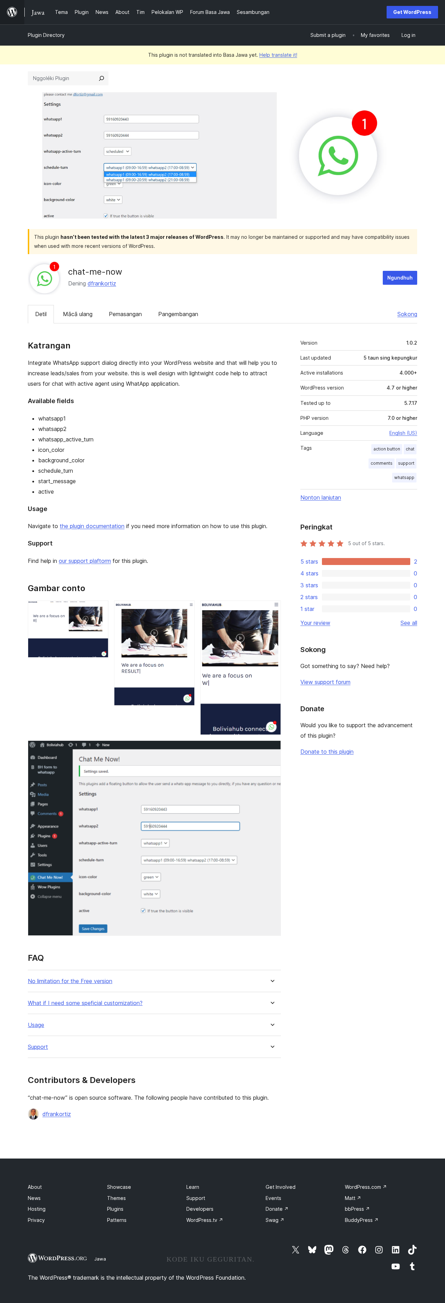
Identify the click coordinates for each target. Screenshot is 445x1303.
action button (386, 449)
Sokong (407, 314)
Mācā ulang (77, 314)
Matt (353, 1198)
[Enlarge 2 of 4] (185, 609)
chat (410, 449)
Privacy (36, 1220)
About (35, 1187)
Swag (275, 1220)
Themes (116, 1198)
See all (408, 622)
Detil (41, 314)
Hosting (37, 1209)
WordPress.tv (204, 1220)
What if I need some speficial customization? (85, 1003)
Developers (199, 1209)
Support (38, 1047)
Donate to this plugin (327, 751)
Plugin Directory (46, 35)
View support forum (325, 681)
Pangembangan (178, 314)
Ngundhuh (400, 278)
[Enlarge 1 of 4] (99, 609)
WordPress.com (366, 1187)
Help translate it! (278, 55)
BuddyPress (362, 1220)
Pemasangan (125, 314)
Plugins (115, 1209)
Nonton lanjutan (320, 497)
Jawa (100, 1259)
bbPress (357, 1209)
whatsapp (404, 477)
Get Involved (281, 1187)
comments (382, 463)
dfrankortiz (102, 283)
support (406, 463)
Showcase (119, 1187)
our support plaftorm (85, 560)
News (34, 1198)
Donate (277, 1209)
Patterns (117, 1220)
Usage (36, 1025)
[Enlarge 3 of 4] (271, 609)
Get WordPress (412, 12)
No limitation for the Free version (70, 981)
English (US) (403, 433)
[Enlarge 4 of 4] (271, 749)
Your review (315, 622)
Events (273, 1198)
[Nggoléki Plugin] (101, 78)
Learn (192, 1187)
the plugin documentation (92, 526)
